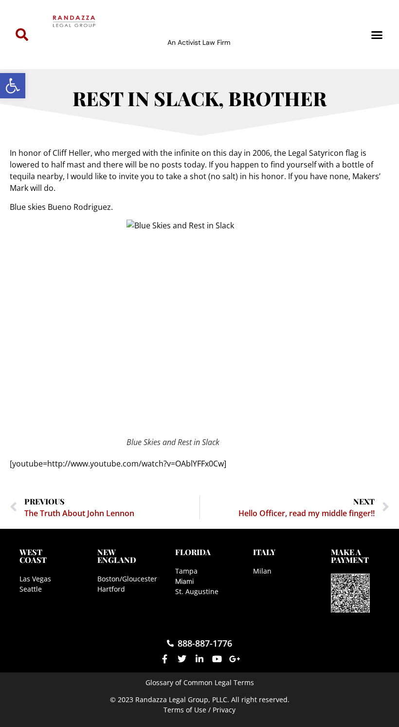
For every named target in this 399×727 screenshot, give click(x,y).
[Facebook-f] (164, 659)
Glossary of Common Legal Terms (199, 682)
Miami (184, 581)
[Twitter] (182, 659)
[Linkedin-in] (199, 659)
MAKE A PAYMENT (350, 556)
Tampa (186, 571)
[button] (12, 85)
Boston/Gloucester (127, 578)
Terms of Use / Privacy (199, 709)
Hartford (111, 589)
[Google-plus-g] (234, 659)
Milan (262, 571)
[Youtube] (217, 659)
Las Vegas (35, 578)
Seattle (30, 589)
